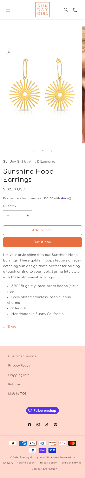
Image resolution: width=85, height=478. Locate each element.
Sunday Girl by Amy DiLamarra (39, 457)
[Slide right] (51, 151)
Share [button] (11, 326)
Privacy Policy (19, 365)
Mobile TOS (17, 393)
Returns (14, 384)
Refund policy (26, 462)
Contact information (44, 469)
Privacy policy (48, 462)
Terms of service (70, 462)
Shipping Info (19, 375)
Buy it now (43, 242)
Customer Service (22, 356)
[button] (8, 9)
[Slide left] (33, 151)
